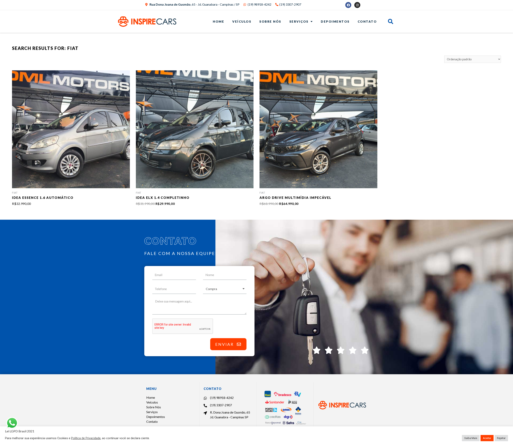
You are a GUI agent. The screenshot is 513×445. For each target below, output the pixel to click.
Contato (367, 21)
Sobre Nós (270, 21)
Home (218, 21)
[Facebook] (348, 5)
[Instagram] (357, 5)
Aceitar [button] (487, 438)
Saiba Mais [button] (470, 438)
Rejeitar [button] (501, 438)
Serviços (299, 21)
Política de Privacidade (86, 438)
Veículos (241, 21)
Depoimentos (335, 21)
